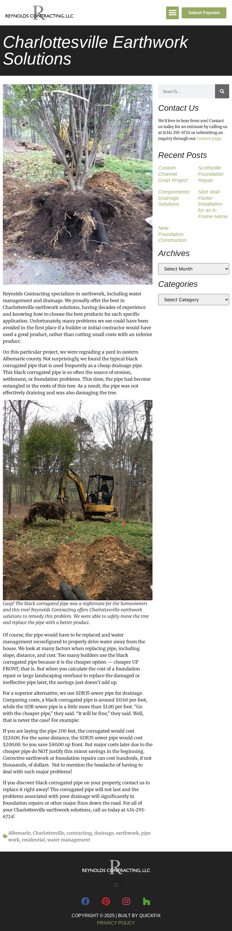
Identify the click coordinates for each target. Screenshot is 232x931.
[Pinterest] (105, 901)
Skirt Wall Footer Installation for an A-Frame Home (213, 204)
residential (33, 840)
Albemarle (19, 833)
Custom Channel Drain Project (173, 174)
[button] (172, 13)
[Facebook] (85, 901)
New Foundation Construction (172, 234)
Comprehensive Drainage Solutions (176, 198)
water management (68, 840)
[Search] (222, 91)
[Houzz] (146, 901)
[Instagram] (126, 901)
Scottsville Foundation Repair (211, 174)
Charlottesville (48, 833)
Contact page (209, 138)
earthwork (127, 833)
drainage (104, 833)
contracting (79, 833)
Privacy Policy (116, 923)
